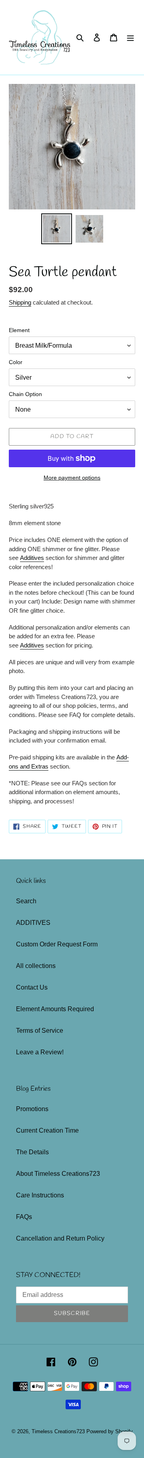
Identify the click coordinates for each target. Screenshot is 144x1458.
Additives (32, 557)
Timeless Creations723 (58, 1431)
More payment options (72, 477)
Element (19, 330)
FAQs (24, 1216)
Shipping (20, 302)
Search (26, 901)
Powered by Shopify (109, 1431)
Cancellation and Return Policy (60, 1238)
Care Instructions (40, 1195)
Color (15, 362)
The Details (32, 1152)
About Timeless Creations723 (58, 1173)
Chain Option (25, 394)
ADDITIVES (33, 922)
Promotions (32, 1108)
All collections (36, 965)
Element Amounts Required (55, 1009)
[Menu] (130, 37)
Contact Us (32, 987)
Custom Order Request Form (57, 944)
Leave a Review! (40, 1052)
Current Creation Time (47, 1130)
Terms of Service (39, 1030)
